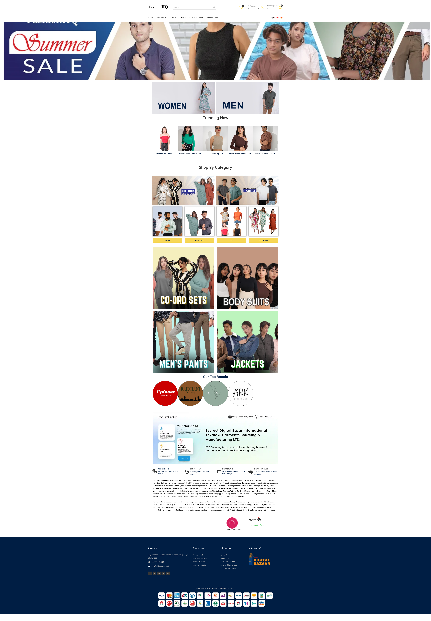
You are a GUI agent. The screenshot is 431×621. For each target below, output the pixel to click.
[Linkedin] (159, 573)
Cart (201, 18)
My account (212, 18)
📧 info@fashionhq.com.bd (158, 566)
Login (257, 8)
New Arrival (162, 18)
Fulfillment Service (200, 558)
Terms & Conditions (228, 562)
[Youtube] (163, 573)
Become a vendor (200, 565)
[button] (155, 144)
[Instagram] (168, 573)
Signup (250, 8)
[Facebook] (150, 573)
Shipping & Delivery (228, 568)
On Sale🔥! (278, 18)
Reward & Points (199, 562)
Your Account (198, 555)
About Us (224, 555)
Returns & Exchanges (229, 565)
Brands (192, 18)
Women (174, 18)
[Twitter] (154, 573)
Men (182, 18)
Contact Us (225, 558)
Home (150, 18)
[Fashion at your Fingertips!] (158, 7)
